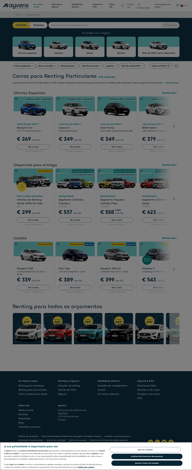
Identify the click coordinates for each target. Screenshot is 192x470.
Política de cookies (86, 467)
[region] (96, 456)
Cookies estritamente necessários (147, 456)
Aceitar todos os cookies (147, 463)
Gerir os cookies (145, 450)
